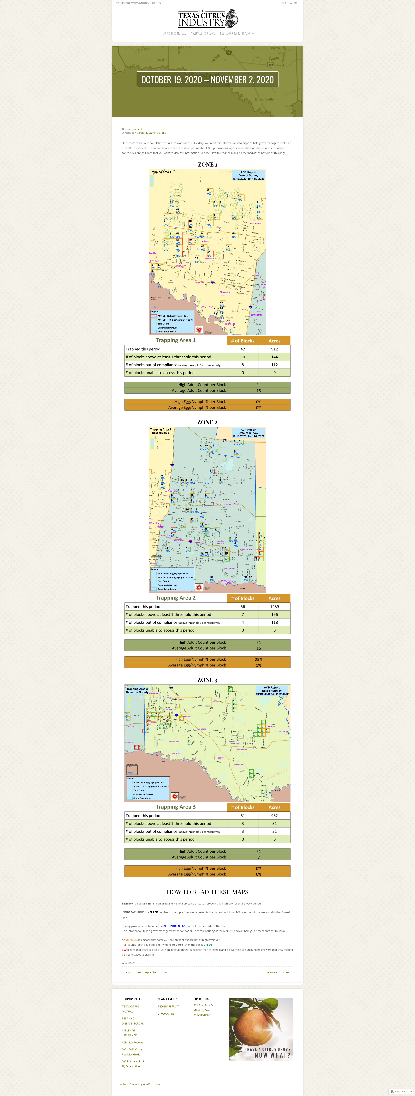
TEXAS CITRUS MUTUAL (173, 33)
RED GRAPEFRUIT (168, 1006)
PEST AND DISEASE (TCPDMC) (236, 33)
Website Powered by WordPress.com (140, 1084)
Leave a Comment (133, 128)
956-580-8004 (202, 1015)
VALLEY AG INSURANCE (203, 33)
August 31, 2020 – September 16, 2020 (145, 972)
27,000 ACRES (166, 1013)
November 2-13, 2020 (278, 972)
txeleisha (161, 132)
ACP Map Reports (132, 1042)
